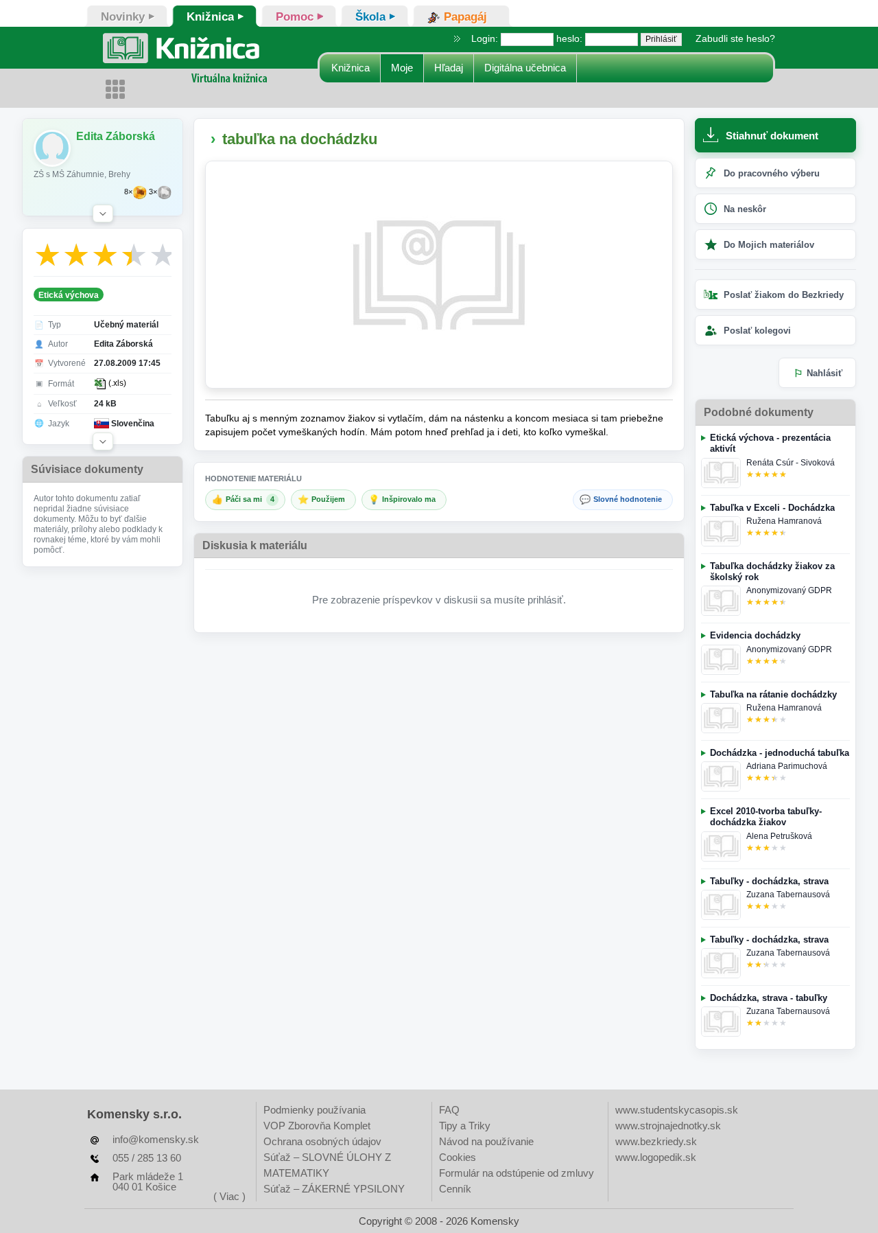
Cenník (455, 1189)
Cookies (457, 1157)
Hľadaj (448, 67)
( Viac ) (229, 1196)
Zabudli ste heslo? (735, 38)
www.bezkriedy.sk (656, 1141)
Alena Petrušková (779, 836)
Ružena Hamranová (784, 521)
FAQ (449, 1110)
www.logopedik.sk (655, 1157)
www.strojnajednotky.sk (668, 1125)
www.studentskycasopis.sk (676, 1110)
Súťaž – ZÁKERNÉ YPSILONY (334, 1189)
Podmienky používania (314, 1110)
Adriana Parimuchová (786, 766)
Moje (402, 67)
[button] (103, 213)
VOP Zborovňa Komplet (316, 1125)
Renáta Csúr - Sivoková (790, 463)
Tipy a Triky (464, 1125)
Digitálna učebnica (525, 67)
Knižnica (350, 67)
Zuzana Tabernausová (788, 894)
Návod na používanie (486, 1141)
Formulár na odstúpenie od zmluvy (516, 1173)
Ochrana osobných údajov (322, 1141)
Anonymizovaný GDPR (789, 590)
